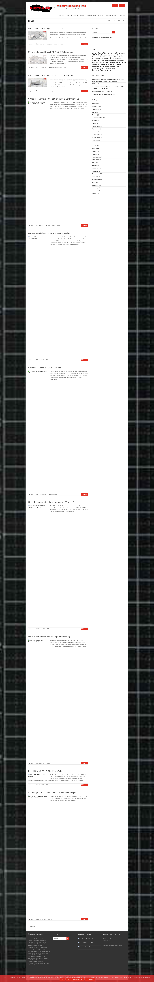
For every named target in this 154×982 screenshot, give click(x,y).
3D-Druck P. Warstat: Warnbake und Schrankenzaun (106, 84)
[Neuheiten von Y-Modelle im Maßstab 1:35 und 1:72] (37, 505)
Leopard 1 (99, 59)
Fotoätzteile (117, 57)
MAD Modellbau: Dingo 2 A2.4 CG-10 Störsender (50, 52)
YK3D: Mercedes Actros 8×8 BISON (102, 91)
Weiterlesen (84, 44)
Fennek (107, 56)
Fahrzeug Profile (96, 57)
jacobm (32, 44)
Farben (94, 120)
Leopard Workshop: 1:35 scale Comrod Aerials (49, 233)
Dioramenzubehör (97, 117)
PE (115, 62)
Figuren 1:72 (95, 129)
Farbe (103, 57)
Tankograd (100, 66)
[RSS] (123, 5)
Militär (55, 44)
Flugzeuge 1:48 (96, 134)
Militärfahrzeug (109, 60)
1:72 (103, 53)
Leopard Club (89, 942)
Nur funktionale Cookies (75, 979)
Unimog (115, 66)
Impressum (101, 15)
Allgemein (95, 103)
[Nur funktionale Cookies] (152, 978)
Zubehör (108, 70)
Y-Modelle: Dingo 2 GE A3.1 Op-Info (44, 367)
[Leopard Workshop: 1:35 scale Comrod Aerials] (37, 236)
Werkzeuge (105, 68)
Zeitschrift (95, 190)
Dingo (109, 55)
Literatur (95, 60)
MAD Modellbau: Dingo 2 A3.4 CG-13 (45, 28)
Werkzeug (95, 188)
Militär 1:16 (95, 154)
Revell (123, 64)
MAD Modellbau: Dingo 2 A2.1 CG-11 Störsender (50, 75)
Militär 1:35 (60, 44)
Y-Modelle (112, 68)
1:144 (106, 53)
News (67, 15)
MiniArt (98, 62)
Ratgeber (94, 165)
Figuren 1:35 (95, 126)
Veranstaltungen (91, 15)
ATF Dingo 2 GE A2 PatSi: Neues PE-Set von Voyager (52, 792)
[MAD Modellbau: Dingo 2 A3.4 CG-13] (37, 32)
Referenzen (95, 168)
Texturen (94, 182)
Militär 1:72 (95, 160)
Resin (119, 64)
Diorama (119, 55)
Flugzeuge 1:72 (96, 137)
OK (62, 979)
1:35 (96, 52)
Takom (94, 66)
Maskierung (95, 148)
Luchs (101, 60)
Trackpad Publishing (109, 66)
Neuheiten (110, 62)
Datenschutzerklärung (112, 15)
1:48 (100, 53)
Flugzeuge (95, 131)
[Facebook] (113, 5)
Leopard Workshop (116, 59)
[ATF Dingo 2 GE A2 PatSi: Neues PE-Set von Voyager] (37, 796)
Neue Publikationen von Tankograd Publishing (49, 636)
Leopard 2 (107, 58)
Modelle (82, 15)
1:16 (93, 53)
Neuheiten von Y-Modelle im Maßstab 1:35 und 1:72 (52, 502)
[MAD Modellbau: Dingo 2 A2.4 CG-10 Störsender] (37, 55)
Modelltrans (103, 62)
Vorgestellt (58, 225)
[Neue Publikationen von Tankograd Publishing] (37, 640)
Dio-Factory (114, 55)
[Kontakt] (120, 5)
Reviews (53, 225)
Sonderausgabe (96, 179)
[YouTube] (116, 5)
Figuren (111, 57)
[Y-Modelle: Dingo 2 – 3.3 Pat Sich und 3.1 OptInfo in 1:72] (37, 102)
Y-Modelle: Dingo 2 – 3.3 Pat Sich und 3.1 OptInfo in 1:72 (53, 98)
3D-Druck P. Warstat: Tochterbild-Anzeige (103, 94)
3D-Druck (110, 53)
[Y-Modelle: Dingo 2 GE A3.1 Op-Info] (37, 371)
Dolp (124, 55)
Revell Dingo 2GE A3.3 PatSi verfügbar (45, 771)
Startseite (61, 15)
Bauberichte (95, 109)
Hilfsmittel (95, 140)
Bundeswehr (102, 55)
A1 (113, 53)
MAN (103, 60)
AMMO (94, 55)
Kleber (94, 143)
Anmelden (123, 15)
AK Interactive (120, 53)
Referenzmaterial (109, 64)
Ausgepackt (74, 15)
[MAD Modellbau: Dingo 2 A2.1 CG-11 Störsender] (37, 79)
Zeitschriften (97, 70)
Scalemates (88, 946)
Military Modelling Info (71, 5)
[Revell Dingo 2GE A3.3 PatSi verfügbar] (37, 774)
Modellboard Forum (91, 938)
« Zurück (32, 926)
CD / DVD (95, 112)
